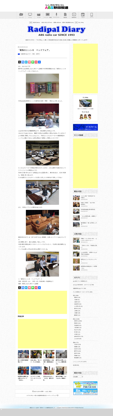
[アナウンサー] (56, 17)
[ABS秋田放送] (56, 8)
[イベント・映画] (47, 17)
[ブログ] (83, 17)
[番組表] (65, 17)
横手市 (38, 54)
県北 (74, 295)
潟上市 (76, 329)
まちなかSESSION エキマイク (81, 284)
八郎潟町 (76, 327)
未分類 (75, 365)
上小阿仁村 (77, 306)
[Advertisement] (42, 302)
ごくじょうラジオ (77, 361)
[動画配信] (74, 17)
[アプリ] (91, 17)
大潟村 (76, 334)
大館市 (76, 302)
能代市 (76, 308)
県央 (74, 319)
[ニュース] (21, 17)
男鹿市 (76, 323)
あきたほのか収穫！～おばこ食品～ (43, 391)
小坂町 (76, 299)
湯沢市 (76, 353)
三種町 (76, 313)
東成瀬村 (76, 357)
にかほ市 (76, 338)
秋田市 (76, 321)
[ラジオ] (38, 17)
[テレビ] (30, 17)
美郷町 (76, 346)
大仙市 (76, 344)
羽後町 (76, 355)
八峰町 (76, 310)
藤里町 (76, 315)
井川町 (76, 332)
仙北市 (76, 348)
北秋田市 (76, 304)
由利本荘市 (77, 336)
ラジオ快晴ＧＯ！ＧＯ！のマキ (81, 292)
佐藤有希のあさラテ (26, 54)
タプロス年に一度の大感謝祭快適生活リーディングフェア (42, 395)
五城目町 (76, 325)
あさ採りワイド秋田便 (79, 281)
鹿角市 (76, 297)
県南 (33, 54)
